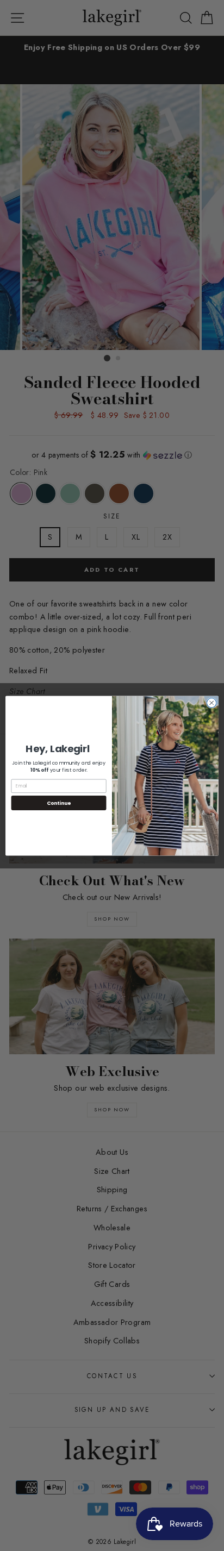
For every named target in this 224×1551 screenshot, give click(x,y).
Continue (59, 802)
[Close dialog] (211, 703)
